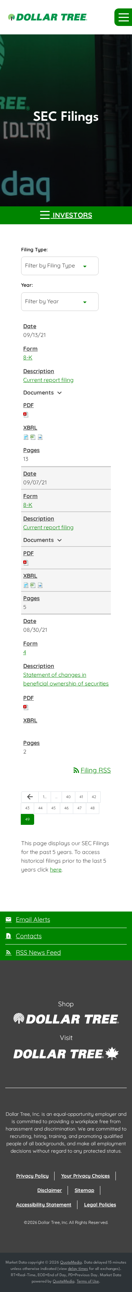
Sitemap (84, 1190)
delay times (78, 1269)
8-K (27, 357)
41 (83, 796)
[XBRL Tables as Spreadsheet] (33, 436)
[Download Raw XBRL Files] (40, 436)
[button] (123, 17)
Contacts (29, 936)
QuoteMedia (71, 1263)
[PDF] (26, 413)
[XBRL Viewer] (26, 436)
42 (96, 796)
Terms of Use (88, 1282)
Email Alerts (33, 919)
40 (70, 796)
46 (68, 807)
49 (29, 819)
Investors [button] (71, 215)
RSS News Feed (38, 952)
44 (42, 807)
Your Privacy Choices (85, 1176)
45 (55, 807)
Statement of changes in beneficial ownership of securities (66, 679)
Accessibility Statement (43, 1204)
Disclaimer (49, 1190)
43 (29, 807)
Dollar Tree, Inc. (53, 1222)
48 (94, 807)
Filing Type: (34, 249)
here (56, 869)
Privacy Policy (32, 1176)
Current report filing (48, 379)
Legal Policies (100, 1204)
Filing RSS (91, 770)
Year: (27, 285)
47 (81, 807)
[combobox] (60, 266)
